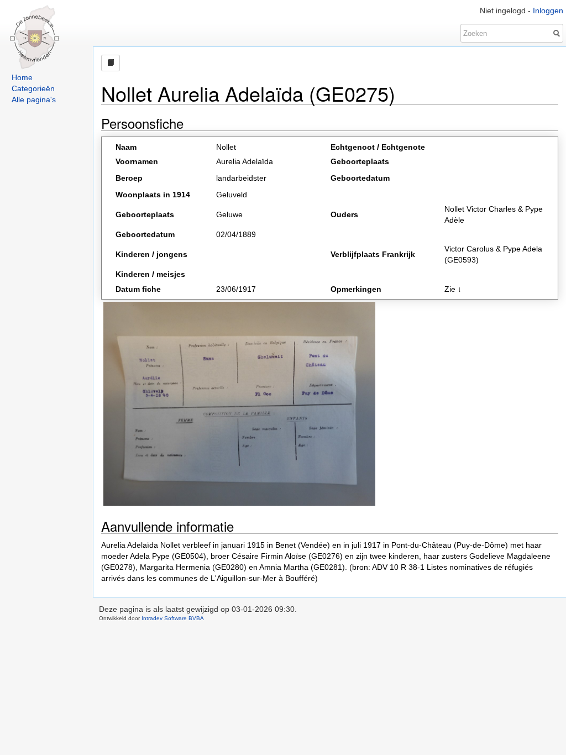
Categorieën (33, 88)
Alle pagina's (34, 99)
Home (22, 77)
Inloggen (548, 10)
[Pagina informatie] (110, 63)
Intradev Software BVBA (173, 618)
